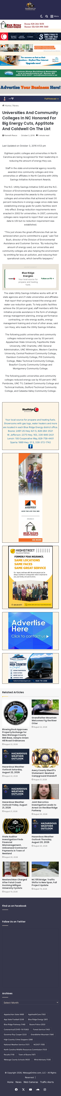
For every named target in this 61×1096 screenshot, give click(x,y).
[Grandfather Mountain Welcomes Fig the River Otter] (45, 707)
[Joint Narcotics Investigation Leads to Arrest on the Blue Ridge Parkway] (45, 791)
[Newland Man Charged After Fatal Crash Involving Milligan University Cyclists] (15, 869)
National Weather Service (16, 1044)
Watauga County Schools (17, 1059)
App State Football (14, 1019)
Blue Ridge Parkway (14, 1024)
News (16, 105)
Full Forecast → (52, 98)
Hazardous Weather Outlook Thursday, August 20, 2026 (43, 839)
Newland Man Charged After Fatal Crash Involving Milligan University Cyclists (14, 884)
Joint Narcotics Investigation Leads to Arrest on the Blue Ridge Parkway (45, 806)
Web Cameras (31, 1082)
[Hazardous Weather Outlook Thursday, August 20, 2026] (45, 826)
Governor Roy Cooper (15, 1034)
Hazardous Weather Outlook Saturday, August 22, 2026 (13, 769)
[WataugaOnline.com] (30, 6)
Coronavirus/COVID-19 (16, 1029)
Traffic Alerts (47, 1082)
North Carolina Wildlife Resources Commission (25, 1049)
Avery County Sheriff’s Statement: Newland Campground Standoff (44, 773)
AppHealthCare (37, 1014)
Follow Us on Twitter (13, 921)
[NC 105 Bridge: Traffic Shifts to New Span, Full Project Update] (45, 869)
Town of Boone (27, 1054)
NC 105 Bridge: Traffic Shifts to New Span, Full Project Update (44, 882)
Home (7, 105)
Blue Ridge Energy (38, 1019)
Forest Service (41, 1029)
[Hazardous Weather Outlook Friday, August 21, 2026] (15, 791)
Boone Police (37, 1024)
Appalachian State (14, 1014)
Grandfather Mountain (42, 1034)
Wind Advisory (42, 1059)
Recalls (9, 1054)
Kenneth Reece (10, 135)
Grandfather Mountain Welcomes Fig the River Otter (44, 720)
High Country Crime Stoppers (18, 1039)
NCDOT (39, 1044)
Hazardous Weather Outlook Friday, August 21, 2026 (14, 805)
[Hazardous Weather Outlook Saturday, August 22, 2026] (15, 756)
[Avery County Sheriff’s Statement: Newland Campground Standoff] (45, 758)
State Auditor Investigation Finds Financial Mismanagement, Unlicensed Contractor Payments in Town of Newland (14, 845)
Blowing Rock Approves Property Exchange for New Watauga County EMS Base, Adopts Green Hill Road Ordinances (15, 735)
